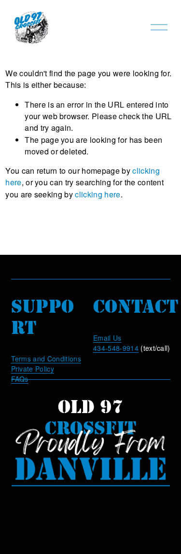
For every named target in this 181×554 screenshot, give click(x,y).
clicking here (97, 194)
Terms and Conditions (46, 358)
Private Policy (33, 369)
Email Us (107, 338)
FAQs (19, 379)
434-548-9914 (116, 348)
